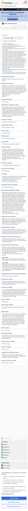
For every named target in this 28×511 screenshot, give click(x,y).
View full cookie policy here (7, 493)
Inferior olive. (7, 170)
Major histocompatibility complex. (11, 144)
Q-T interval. (7, 330)
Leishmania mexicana (8, 187)
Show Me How (13, 19)
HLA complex (10, 212)
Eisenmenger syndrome (9, 127)
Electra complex (7, 67)
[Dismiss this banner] (26, 16)
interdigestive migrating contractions (15, 233)
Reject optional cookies (14, 502)
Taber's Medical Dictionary (10, 23)
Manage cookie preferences (14, 506)
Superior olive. (7, 343)
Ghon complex (7, 132)
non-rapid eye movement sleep (11, 181)
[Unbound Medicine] (25, 2)
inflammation (15, 224)
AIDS (5, 96)
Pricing (18, 9)
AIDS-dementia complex (9, 138)
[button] (24, 9)
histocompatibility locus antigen (11, 213)
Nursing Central (10, 2)
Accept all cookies (14, 498)
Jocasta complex (17, 67)
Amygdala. (6, 101)
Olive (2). (6, 301)
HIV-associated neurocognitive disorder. (13, 79)
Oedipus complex (6, 68)
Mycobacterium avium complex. (11, 276)
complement (7, 224)
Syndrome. (6, 349)
